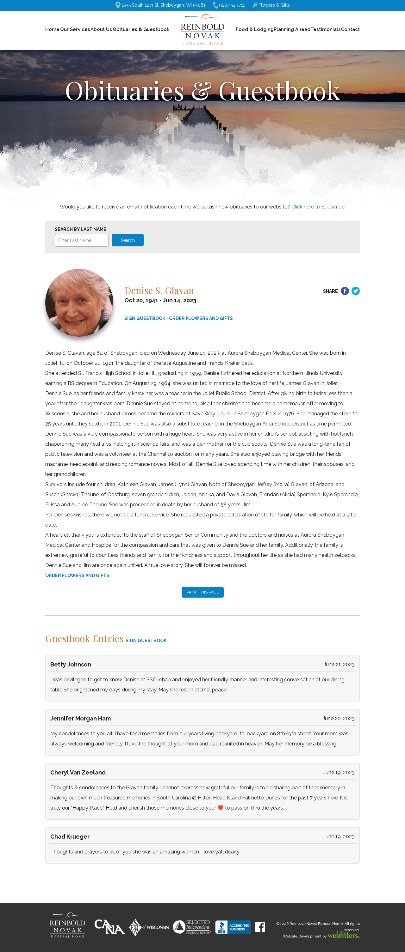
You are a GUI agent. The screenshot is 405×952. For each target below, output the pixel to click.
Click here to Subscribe (318, 207)
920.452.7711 (232, 5)
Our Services (75, 29)
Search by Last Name (80, 229)
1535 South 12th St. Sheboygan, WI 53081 (163, 5)
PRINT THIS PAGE (202, 592)
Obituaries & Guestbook (141, 29)
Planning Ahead (292, 29)
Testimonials (325, 29)
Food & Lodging (255, 29)
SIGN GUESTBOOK (144, 318)
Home (52, 29)
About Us (101, 29)
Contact (350, 29)
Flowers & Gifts (274, 5)
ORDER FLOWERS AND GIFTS (201, 318)
